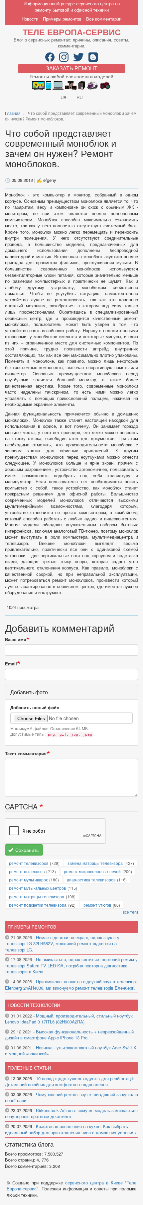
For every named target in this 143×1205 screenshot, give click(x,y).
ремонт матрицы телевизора (36, 896)
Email (11, 664)
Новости (30, 19)
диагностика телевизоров (91, 879)
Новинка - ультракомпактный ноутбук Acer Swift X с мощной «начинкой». (70, 1050)
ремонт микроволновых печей (92, 871)
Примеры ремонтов (62, 19)
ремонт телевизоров (28, 863)
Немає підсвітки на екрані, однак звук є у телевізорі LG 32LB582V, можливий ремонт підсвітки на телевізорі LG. (62, 943)
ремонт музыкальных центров (37, 888)
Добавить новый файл (34, 708)
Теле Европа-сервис (72, 32)
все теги (130, 912)
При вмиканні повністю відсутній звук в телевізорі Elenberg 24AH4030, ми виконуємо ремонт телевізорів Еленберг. (71, 984)
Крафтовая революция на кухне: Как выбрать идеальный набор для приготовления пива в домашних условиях (71, 1129)
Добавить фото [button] (29, 692)
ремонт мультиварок (28, 879)
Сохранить (26, 850)
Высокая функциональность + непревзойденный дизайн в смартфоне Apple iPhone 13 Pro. (69, 1034)
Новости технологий (34, 1005)
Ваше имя (15, 639)
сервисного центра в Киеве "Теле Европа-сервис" (71, 1185)
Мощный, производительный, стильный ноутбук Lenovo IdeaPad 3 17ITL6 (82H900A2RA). (69, 1019)
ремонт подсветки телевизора (38, 905)
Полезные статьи (29, 1068)
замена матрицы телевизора (95, 863)
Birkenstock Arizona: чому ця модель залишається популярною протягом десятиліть (71, 1113)
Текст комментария (26, 754)
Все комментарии (103, 19)
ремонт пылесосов (27, 871)
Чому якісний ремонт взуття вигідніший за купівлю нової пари (71, 1097)
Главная (13, 113)
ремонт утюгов (97, 905)
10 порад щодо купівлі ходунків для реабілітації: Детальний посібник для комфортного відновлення (69, 1081)
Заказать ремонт (71, 68)
